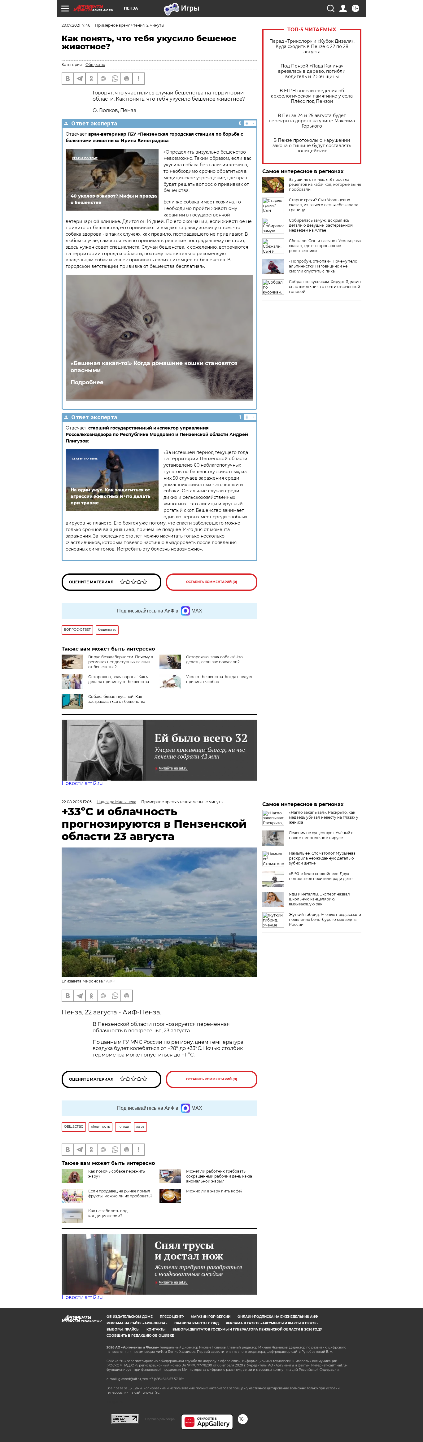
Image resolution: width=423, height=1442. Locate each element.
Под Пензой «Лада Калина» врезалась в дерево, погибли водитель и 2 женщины (312, 71)
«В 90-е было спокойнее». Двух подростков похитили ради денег (321, 876)
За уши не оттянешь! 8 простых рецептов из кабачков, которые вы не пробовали (325, 184)
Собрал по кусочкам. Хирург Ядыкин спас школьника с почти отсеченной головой (325, 286)
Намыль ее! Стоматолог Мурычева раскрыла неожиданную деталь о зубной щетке (322, 858)
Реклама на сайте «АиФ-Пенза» (137, 1323)
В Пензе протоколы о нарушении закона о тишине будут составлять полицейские (312, 146)
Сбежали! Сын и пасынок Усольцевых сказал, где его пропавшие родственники (325, 245)
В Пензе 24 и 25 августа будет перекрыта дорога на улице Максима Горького (312, 121)
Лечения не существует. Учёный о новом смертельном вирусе (321, 835)
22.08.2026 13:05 (77, 801)
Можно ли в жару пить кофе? (214, 1191)
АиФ (110, 981)
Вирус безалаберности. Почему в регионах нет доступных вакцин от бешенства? (120, 662)
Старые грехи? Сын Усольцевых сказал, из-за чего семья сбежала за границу (323, 205)
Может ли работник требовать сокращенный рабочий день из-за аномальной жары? (219, 1176)
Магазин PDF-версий (210, 1317)
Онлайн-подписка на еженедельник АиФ (278, 1317)
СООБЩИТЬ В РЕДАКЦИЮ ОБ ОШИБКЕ (140, 1336)
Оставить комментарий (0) (211, 582)
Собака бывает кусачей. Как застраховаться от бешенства (116, 699)
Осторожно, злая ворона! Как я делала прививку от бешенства (118, 679)
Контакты (155, 1329)
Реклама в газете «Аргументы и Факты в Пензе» (272, 1323)
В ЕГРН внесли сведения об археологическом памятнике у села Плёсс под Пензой (312, 96)
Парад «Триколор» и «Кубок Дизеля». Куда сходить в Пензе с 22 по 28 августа (312, 46)
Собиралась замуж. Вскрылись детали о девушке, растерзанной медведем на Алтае (321, 225)
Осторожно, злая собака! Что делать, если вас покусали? (214, 659)
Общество (95, 64)
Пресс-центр (172, 1317)
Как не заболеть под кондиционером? (108, 1213)
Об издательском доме (130, 1317)
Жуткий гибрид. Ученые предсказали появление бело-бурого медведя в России (325, 919)
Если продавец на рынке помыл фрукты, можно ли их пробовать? (120, 1193)
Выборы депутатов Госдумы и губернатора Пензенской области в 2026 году (247, 1329)
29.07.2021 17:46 (76, 25)
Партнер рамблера (160, 1419)
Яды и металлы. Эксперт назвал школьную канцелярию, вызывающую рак (319, 899)
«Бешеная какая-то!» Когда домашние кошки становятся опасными (154, 366)
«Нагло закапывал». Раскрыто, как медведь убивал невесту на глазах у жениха (323, 817)
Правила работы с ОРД (196, 1323)
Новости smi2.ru (82, 783)
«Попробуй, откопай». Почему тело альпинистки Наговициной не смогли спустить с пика (323, 266)
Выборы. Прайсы (123, 1329)
